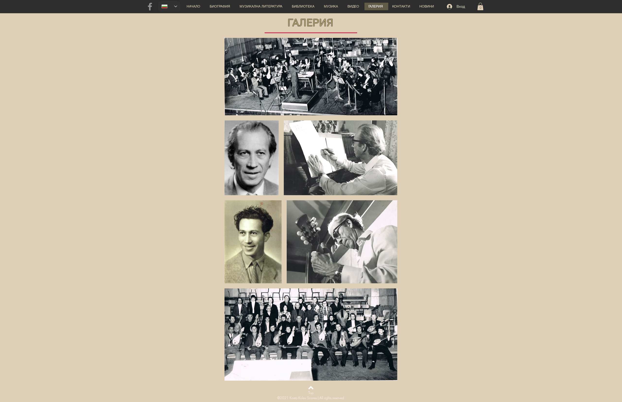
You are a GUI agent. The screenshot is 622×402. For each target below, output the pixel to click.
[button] (262, 6)
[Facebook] (150, 6)
